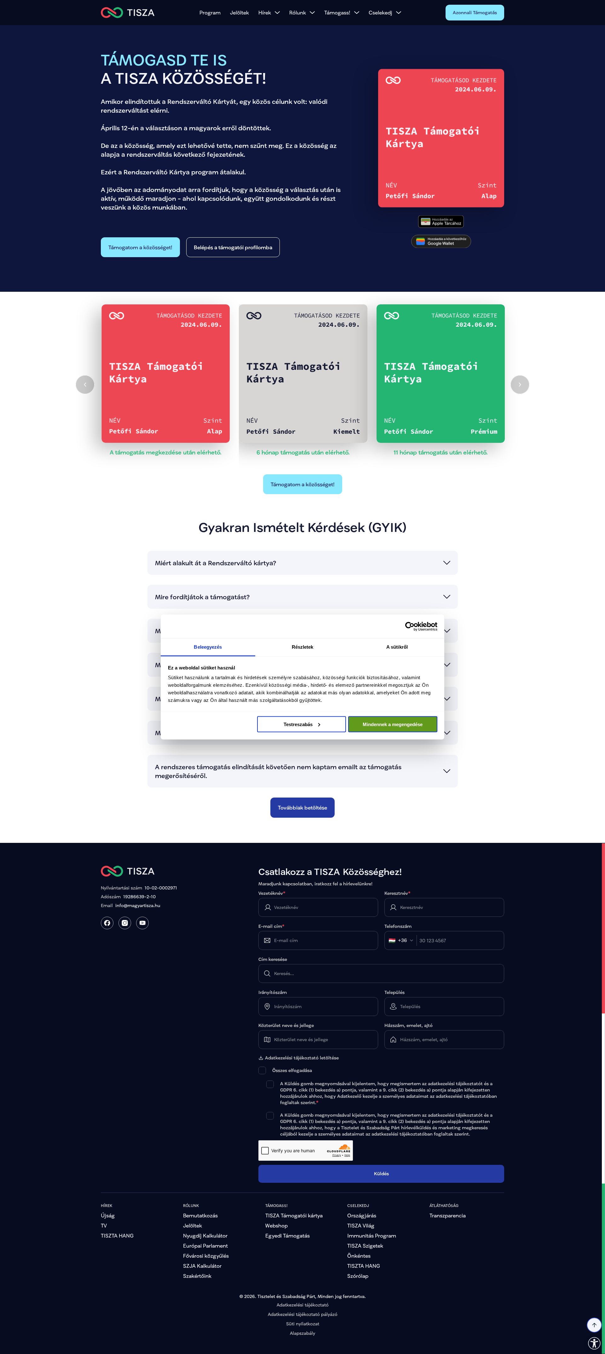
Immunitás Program (371, 1235)
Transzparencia (447, 1215)
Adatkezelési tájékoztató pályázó (302, 1314)
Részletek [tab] (303, 647)
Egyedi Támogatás (287, 1235)
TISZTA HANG (117, 1235)
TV (104, 1225)
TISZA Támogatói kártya (294, 1215)
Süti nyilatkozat (302, 1323)
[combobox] (403, 940)
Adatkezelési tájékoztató (303, 1304)
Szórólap (357, 1276)
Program (210, 12)
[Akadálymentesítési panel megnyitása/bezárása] (594, 1343)
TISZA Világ (360, 1225)
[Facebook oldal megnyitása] (107, 923)
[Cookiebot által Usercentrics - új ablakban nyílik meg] (409, 626)
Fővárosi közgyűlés (206, 1256)
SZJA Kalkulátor (202, 1266)
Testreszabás (298, 724)
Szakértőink (197, 1276)
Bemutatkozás (200, 1215)
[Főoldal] (128, 12)
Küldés (381, 1173)
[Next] (519, 384)
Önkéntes (359, 1256)
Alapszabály (302, 1333)
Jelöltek (239, 12)
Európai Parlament (205, 1246)
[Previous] (85, 384)
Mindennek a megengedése (393, 724)
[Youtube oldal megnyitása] (142, 923)
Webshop (276, 1225)
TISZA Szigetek (365, 1246)
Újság (108, 1215)
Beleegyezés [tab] (208, 647)
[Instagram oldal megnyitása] (124, 923)
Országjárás (361, 1215)
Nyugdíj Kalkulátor (205, 1235)
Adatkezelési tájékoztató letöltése (302, 1057)
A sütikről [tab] (397, 647)
